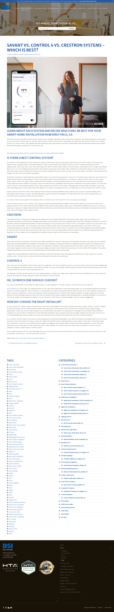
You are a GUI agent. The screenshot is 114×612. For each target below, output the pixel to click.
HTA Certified (64, 563)
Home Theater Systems (16, 415)
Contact (105, 8)
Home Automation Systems (36, 338)
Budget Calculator (67, 566)
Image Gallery (82, 8)
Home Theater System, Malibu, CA (74, 387)
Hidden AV (12, 410)
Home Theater (13, 377)
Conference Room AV (15, 389)
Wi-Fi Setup (12, 519)
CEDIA (10, 492)
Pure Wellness (13, 420)
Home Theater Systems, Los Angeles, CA (76, 390)
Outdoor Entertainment (16, 461)
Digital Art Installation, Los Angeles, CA (76, 410)
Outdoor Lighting (14, 483)
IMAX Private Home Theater (17, 425)
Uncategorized (65, 426)
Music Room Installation (16, 456)
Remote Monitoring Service (69, 468)
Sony (10, 478)
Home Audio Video (14, 512)
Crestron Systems (12, 54)
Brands (63, 558)
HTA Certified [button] (29, 8)
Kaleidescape (13, 434)
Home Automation (14, 365)
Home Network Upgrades (69, 462)
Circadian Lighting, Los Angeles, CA (74, 459)
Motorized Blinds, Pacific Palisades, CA (76, 439)
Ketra (10, 398)
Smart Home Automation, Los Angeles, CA (76, 371)
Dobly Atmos (12, 422)
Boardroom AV (65, 442)
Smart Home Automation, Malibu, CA (75, 374)
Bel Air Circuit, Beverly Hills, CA (73, 423)
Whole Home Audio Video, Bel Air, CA (75, 433)
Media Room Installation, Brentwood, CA (76, 403)
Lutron (11, 379)
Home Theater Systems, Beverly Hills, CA (76, 394)
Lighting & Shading (53, 8)
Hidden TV (12, 451)
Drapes (11, 475)
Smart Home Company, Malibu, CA (74, 485)
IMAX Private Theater (15, 466)
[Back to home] (6, 8)
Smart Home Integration (16, 507)
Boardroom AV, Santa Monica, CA (74, 446)
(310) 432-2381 (8, 557)
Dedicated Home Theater (16, 447)
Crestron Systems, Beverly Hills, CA (29, 54)
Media (10, 485)
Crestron (11, 406)
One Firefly (92, 607)
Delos (10, 413)
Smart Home (12, 369)
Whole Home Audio (67, 504)
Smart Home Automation (16, 367)
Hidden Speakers (14, 454)
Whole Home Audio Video (16, 449)
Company (64, 551)
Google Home (13, 500)
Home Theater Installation (16, 439)
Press (63, 555)
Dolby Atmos (12, 427)
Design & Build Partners (94, 8)
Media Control (13, 529)
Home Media (65, 514)
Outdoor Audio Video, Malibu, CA (73, 478)
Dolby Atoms (12, 521)
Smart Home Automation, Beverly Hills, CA (77, 368)
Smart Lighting (13, 471)
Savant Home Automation (19, 338)
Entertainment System (15, 509)
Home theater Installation (16, 517)
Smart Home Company (68, 481)
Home (17, 8)
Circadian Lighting (14, 396)
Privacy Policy (108, 607)
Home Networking (14, 459)
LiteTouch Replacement (68, 449)
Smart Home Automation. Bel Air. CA (75, 377)
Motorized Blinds (14, 463)
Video (10, 391)
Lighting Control (13, 386)
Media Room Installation (16, 401)
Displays (11, 531)
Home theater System (68, 507)
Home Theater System (15, 372)
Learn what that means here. (88, 1)
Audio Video (64, 511)
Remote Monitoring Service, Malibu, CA (76, 472)
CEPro (10, 495)
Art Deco (11, 432)
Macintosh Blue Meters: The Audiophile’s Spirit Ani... (24, 343)
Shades (11, 473)
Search (71, 28)
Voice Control (13, 468)
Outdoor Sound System (16, 514)
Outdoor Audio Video (67, 475)
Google (11, 490)
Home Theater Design (15, 442)
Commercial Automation (16, 444)
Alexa (10, 488)
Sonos (10, 480)
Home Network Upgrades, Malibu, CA (75, 465)
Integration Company (67, 488)
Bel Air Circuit (64, 8)
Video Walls (73, 8)
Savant (11, 374)
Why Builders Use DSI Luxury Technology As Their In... (89, 343)
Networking (64, 501)
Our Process (65, 553)
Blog (62, 560)
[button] (57, 600)
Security (11, 497)
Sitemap (100, 607)
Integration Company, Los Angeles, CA (75, 491)
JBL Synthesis (13, 430)
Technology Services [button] (40, 8)
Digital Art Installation (68, 407)
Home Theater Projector (16, 384)
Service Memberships (67, 589)
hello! (10, 533)
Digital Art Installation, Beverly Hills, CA (76, 413)
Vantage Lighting (14, 403)
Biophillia (11, 524)
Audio (10, 393)
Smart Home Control (15, 418)
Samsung (11, 526)
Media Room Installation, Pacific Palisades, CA (78, 400)
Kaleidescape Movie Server (17, 437)
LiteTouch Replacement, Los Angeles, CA (76, 452)
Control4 (11, 408)
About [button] (22, 8)
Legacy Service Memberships (70, 592)
